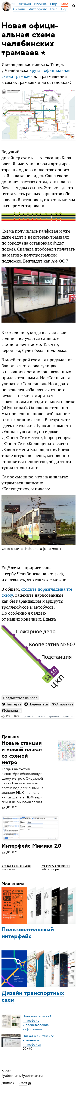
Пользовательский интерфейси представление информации (37, 1022)
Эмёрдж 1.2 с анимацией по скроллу (16, 867)
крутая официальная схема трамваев (36, 73)
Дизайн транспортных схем (32, 996)
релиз (41, 716)
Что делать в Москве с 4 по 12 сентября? (55, 867)
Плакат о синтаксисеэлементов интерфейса (38, 1040)
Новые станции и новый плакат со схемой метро (21, 753)
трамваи (54, 716)
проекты (28, 716)
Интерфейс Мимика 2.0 (31, 846)
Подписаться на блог (20, 698)
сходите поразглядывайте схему (36, 592)
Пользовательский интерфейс (27, 933)
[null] (11, 704)
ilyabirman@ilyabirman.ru (22, 1075)
